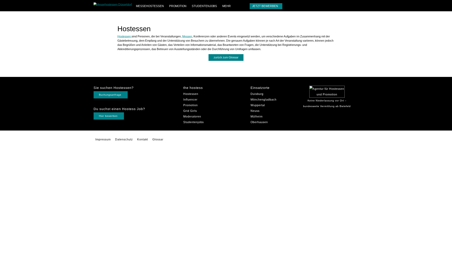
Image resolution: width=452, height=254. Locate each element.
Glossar (157, 139)
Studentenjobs (204, 6)
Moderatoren (192, 116)
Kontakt (142, 139)
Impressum (103, 139)
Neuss (255, 110)
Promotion (177, 6)
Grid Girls (190, 110)
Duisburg (257, 93)
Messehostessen (150, 6)
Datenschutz (124, 139)
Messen (187, 36)
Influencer (190, 99)
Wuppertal (258, 105)
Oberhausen (259, 122)
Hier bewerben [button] (108, 115)
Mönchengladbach (263, 99)
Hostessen (124, 36)
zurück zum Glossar (226, 57)
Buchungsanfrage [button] (110, 94)
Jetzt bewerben (265, 6)
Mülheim (257, 116)
